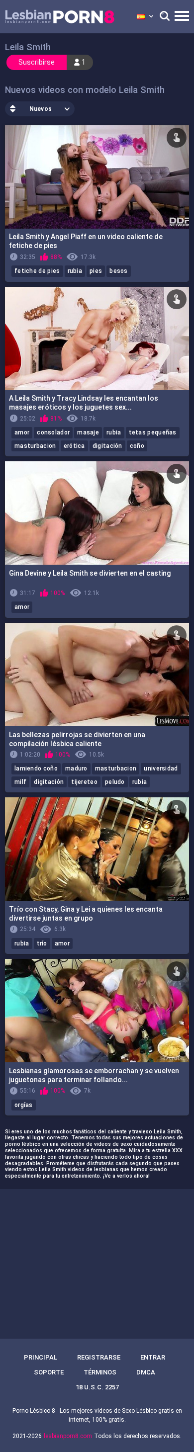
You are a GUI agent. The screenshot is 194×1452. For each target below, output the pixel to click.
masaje (88, 432)
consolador (53, 432)
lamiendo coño (36, 768)
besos (118, 270)
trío (42, 943)
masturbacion (35, 445)
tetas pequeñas (153, 432)
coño (137, 445)
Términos (100, 1372)
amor (21, 432)
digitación (107, 445)
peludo (115, 781)
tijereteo (84, 781)
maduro (76, 768)
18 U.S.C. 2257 (97, 1387)
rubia (75, 270)
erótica (74, 445)
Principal (40, 1357)
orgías (23, 1105)
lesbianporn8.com (68, 1436)
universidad (161, 768)
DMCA (145, 1372)
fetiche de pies (37, 270)
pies (96, 270)
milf (20, 781)
